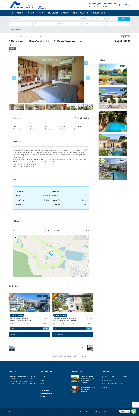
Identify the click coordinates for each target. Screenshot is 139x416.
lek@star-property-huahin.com (113, 383)
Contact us (105, 388)
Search (124, 18)
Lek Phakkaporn (60, 334)
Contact (96, 13)
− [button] (15, 240)
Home (12, 13)
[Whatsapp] (133, 411)
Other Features (16, 29)
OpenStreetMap (79, 276)
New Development (46, 393)
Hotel (43, 397)
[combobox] (86, 19)
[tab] (85, 63)
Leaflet (72, 276)
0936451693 (107, 380)
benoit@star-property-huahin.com (99, 6)
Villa (42, 380)
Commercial (45, 390)
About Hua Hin (65, 13)
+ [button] (15, 237)
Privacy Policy (85, 13)
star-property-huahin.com (18, 412)
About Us (42, 13)
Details (45, 328)
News (75, 13)
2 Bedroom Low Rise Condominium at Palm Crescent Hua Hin (88, 378)
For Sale (20, 13)
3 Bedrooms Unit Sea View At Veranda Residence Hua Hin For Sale (20, 320)
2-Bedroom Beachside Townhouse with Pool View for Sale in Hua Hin (64, 319)
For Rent (31, 13)
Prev (18, 348)
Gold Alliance (53, 13)
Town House (45, 387)
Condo (43, 377)
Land (42, 383)
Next (83, 348)
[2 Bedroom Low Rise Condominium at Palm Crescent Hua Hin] (51, 253)
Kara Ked (15, 334)
